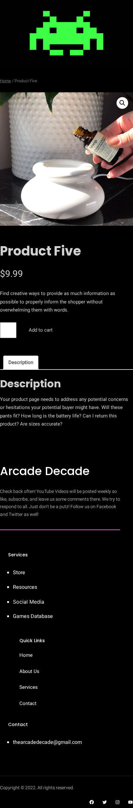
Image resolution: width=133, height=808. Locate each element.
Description (20, 362)
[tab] (20, 363)
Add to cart (41, 330)
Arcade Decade (45, 471)
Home (5, 81)
